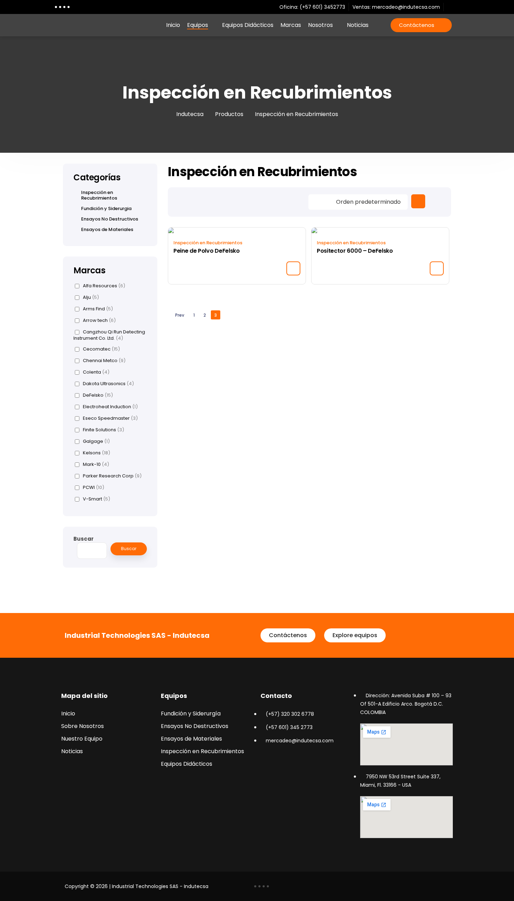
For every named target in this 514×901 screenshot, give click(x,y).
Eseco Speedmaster (110, 418)
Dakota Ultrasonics (108, 384)
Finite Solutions (103, 430)
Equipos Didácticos (247, 25)
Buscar (83, 538)
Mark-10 (96, 464)
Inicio (173, 25)
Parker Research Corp (112, 476)
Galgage (96, 441)
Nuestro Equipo (81, 739)
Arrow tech (99, 320)
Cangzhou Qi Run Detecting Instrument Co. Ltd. (109, 335)
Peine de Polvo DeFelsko (206, 251)
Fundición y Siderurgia (106, 208)
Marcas (290, 25)
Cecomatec (101, 349)
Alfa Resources (104, 286)
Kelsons (96, 453)
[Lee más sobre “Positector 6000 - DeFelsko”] (437, 268)
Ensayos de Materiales (107, 229)
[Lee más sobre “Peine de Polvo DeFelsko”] (293, 268)
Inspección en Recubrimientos (207, 242)
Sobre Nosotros (82, 726)
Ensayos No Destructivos (109, 219)
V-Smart (96, 499)
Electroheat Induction (110, 407)
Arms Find (98, 309)
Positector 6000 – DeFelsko (355, 251)
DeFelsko (98, 395)
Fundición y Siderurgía (191, 713)
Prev (179, 315)
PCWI (93, 487)
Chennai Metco (104, 361)
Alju (91, 297)
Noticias (358, 25)
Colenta (96, 372)
